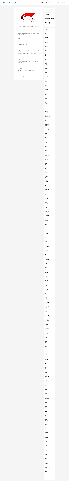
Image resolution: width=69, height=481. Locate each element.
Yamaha (46, 471)
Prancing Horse (47, 376)
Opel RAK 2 (46, 351)
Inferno (46, 237)
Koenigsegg (46, 272)
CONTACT (54, 2)
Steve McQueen (47, 420)
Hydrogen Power (47, 229)
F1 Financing (46, 176)
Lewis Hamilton (47, 289)
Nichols (46, 341)
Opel (45, 350)
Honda (46, 224)
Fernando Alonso (47, 189)
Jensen (46, 255)
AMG (45, 50)
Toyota (46, 442)
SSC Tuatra (46, 419)
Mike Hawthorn (47, 324)
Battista (46, 81)
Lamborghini (46, 277)
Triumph (46, 445)
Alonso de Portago (47, 47)
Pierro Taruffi (46, 368)
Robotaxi (46, 393)
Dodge (46, 151)
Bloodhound (46, 93)
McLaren (46, 311)
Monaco (46, 329)
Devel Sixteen (46, 147)
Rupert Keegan (47, 398)
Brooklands (46, 103)
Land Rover (46, 280)
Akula (45, 41)
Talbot (45, 428)
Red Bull (46, 384)
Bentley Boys (46, 85)
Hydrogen (46, 228)
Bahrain (46, 77)
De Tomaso (46, 142)
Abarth (46, 33)
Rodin (45, 394)
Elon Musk (46, 164)
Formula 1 (46, 202)
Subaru (46, 423)
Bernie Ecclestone (47, 89)
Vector (46, 458)
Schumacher (46, 406)
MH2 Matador (46, 319)
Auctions (46, 68)
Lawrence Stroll (47, 284)
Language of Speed (47, 281)
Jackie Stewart (47, 246)
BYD (45, 107)
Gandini (46, 206)
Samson (46, 402)
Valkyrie (46, 455)
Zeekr (45, 476)
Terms (58, 2)
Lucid (45, 294)
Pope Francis (46, 372)
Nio (45, 345)
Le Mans (46, 285)
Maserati (46, 303)
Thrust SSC (46, 437)
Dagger (46, 137)
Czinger (46, 134)
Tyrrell (46, 450)
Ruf (45, 397)
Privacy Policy (63, 2)
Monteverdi (46, 333)
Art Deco (46, 60)
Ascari (46, 63)
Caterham (46, 115)
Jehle (45, 254)
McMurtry (46, 312)
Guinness (46, 219)
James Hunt (46, 251)
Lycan (45, 299)
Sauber (46, 403)
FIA (45, 194)
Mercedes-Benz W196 (47, 316)
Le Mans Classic (47, 286)
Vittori (45, 462)
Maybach (46, 307)
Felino (45, 185)
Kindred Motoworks (47, 271)
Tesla (45, 433)
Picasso (46, 367)
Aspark (46, 64)
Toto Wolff (46, 441)
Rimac (46, 390)
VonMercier (46, 463)
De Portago (46, 141)
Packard (46, 355)
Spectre (46, 411)
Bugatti (46, 106)
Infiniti (45, 238)
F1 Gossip (46, 177)
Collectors (46, 128)
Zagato (46, 475)
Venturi (46, 459)
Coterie (45, 2)
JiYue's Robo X (47, 259)
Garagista (46, 207)
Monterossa (46, 332)
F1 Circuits (46, 173)
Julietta (46, 263)
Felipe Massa (46, 186)
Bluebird (46, 94)
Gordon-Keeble (47, 216)
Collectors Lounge (47, 129)
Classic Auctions (47, 124)
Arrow (45, 59)
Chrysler (46, 120)
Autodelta (46, 72)
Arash (45, 55)
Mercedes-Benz (47, 315)
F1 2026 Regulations (47, 172)
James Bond (46, 250)
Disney (46, 150)
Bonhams (46, 98)
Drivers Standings (47, 154)
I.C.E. (45, 232)
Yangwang (46, 472)
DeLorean (46, 146)
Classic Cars (46, 125)
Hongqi (46, 225)
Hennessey (46, 220)
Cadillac (46, 108)
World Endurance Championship (49, 468)
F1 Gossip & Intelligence (48, 22)
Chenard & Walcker (47, 116)
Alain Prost (46, 42)
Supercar (46, 424)
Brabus (46, 99)
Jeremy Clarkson (47, 258)
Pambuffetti (46, 358)
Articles (49, 2)
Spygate (46, 416)
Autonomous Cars (47, 73)
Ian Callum (46, 233)
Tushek (46, 446)
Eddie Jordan (46, 159)
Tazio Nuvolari (46, 432)
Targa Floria (46, 429)
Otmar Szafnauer (47, 354)
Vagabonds (46, 454)
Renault (46, 385)
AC (45, 34)
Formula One (46, 203)
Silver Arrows (46, 407)
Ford (45, 199)
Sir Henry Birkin (47, 410)
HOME (42, 2)
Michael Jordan (47, 320)
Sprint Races (46, 415)
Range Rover (46, 381)
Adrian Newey (46, 37)
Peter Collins (46, 364)
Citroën (46, 121)
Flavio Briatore (46, 198)
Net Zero (46, 338)
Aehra (45, 38)
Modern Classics (47, 328)
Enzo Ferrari (46, 167)
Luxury (46, 297)
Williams (46, 467)
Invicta (46, 241)
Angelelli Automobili (47, 51)
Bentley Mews (46, 86)
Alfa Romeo (46, 46)
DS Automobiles (47, 155)
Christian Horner (47, 119)
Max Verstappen (47, 306)
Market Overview (47, 302)
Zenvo (46, 477)
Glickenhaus (46, 212)
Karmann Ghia (46, 264)
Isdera (46, 242)
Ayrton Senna (46, 76)
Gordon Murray (47, 215)
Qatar (45, 377)
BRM (45, 102)
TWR (45, 449)
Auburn (46, 67)
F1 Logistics (46, 180)
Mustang (46, 337)
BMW (45, 95)
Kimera (46, 267)
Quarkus (46, 380)
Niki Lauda (46, 342)
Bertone (46, 90)
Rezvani (46, 389)
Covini (46, 133)
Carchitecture (46, 111)
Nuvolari (46, 346)
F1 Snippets (46, 181)
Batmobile (46, 80)
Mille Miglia (46, 325)
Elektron (46, 163)
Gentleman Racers (47, 211)
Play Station (46, 371)
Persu (45, 363)
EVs (45, 168)
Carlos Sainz (46, 112)
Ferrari (46, 190)
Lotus (45, 293)
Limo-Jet (46, 290)
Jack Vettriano (46, 245)
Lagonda (46, 276)
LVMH (46, 298)
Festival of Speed (47, 193)
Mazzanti (46, 310)
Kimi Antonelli (46, 268)
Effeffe (46, 160)
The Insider (46, 436)
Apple (45, 54)
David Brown (46, 138)
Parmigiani (46, 359)
